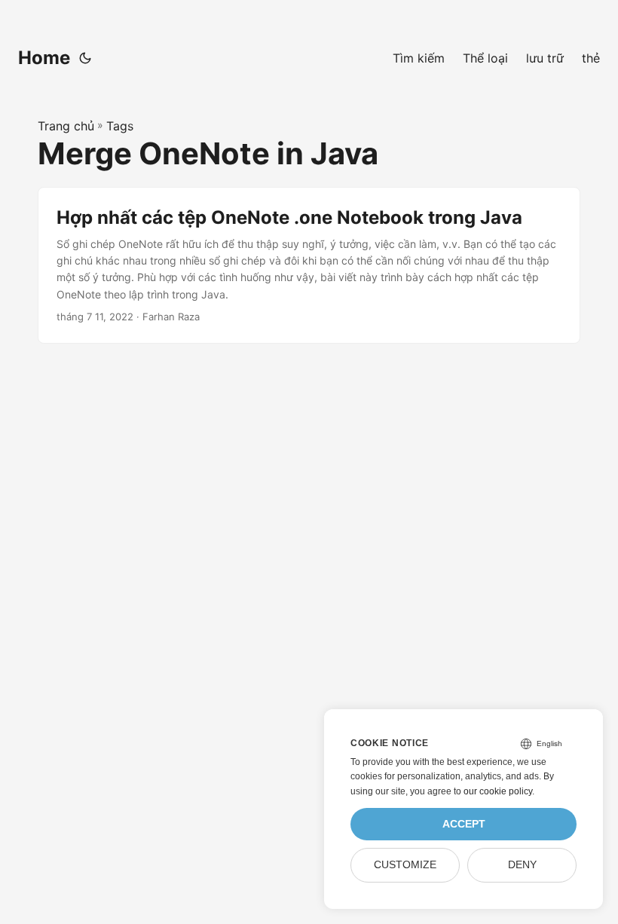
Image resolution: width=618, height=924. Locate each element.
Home (44, 58)
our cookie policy (498, 791)
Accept (463, 824)
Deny (522, 864)
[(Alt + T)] (85, 58)
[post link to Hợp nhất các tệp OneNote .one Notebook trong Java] (309, 265)
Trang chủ (66, 125)
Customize (405, 864)
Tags (119, 125)
